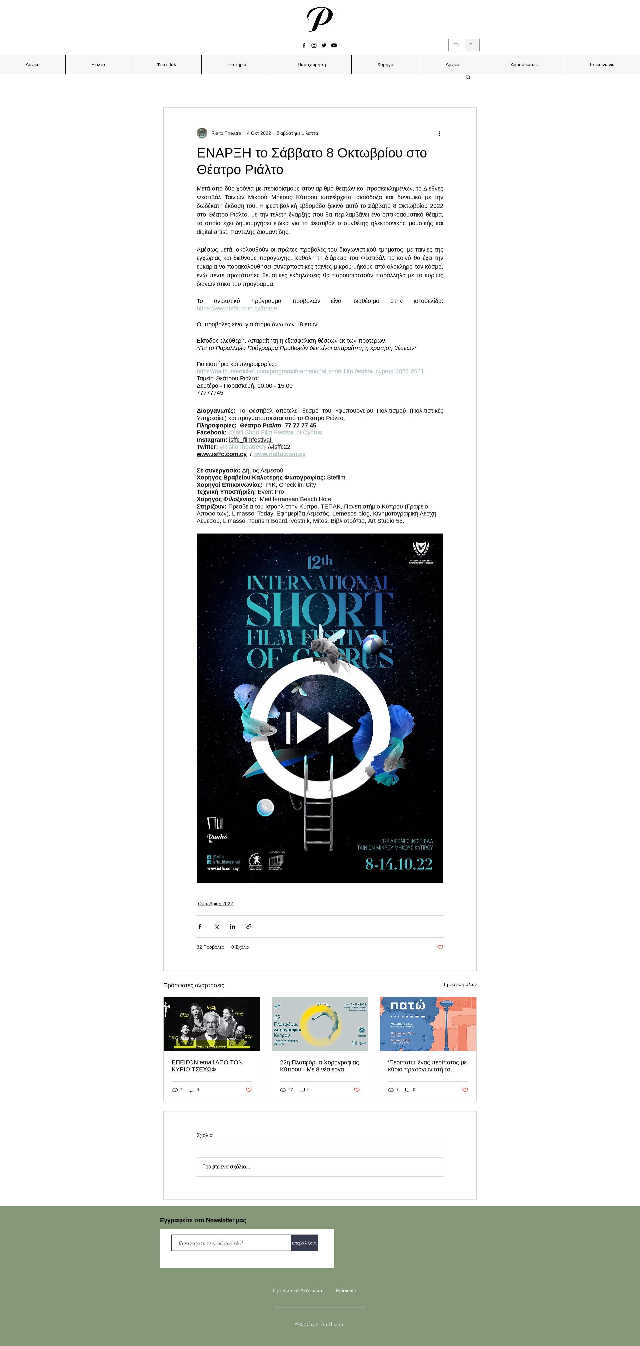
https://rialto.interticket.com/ (377, 688)
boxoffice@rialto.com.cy (341, 679)
